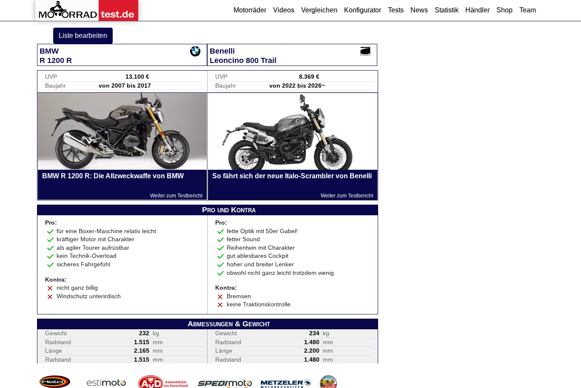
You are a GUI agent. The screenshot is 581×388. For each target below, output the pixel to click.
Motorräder (250, 10)
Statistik (447, 10)
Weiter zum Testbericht (176, 196)
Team (527, 10)
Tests (396, 10)
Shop (504, 10)
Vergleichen (319, 10)
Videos (283, 10)
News (419, 10)
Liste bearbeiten (83, 35)
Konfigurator (362, 10)
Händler (477, 10)
